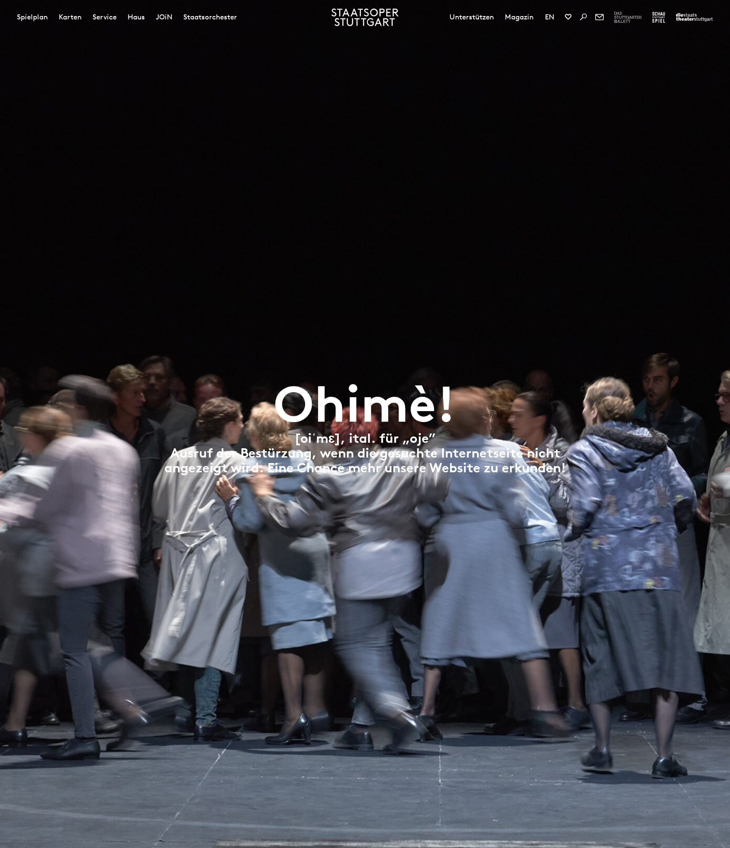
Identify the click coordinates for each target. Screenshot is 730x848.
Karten (70, 17)
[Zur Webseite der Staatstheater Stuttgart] (694, 17)
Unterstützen (471, 17)
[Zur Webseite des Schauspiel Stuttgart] (658, 17)
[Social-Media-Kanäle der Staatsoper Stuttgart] (568, 17)
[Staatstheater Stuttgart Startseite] (365, 17)
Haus (136, 17)
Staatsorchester (210, 17)
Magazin (519, 17)
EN (549, 17)
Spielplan (32, 17)
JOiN (164, 17)
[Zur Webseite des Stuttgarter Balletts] (628, 17)
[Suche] (583, 17)
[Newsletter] (599, 17)
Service (105, 17)
